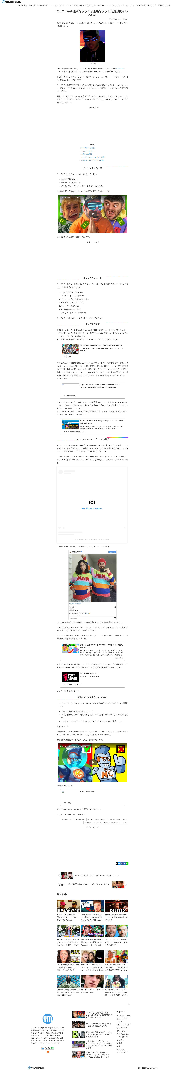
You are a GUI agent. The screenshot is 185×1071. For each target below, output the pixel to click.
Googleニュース (57, 1030)
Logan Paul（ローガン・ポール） (118, 819)
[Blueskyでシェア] (119, 863)
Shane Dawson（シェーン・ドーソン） (116, 822)
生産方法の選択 (86, 154)
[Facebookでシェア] (122, 863)
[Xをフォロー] (46, 1048)
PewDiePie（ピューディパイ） (93, 822)
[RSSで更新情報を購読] (47, 1052)
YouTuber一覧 (41, 1040)
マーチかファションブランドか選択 (93, 157)
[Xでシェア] (117, 863)
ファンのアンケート (88, 151)
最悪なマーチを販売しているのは (92, 160)
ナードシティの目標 (88, 148)
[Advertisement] (92, 124)
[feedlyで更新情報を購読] (52, 1048)
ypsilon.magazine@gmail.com (43, 1038)
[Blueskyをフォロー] (49, 1048)
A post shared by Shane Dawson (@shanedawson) (92, 539)
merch (119, 68)
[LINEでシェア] (127, 863)
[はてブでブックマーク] (124, 863)
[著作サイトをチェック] (42, 1048)
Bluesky (46, 1030)
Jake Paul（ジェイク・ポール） (96, 819)
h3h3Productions (80, 819)
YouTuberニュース (67, 819)
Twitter (39, 1030)
